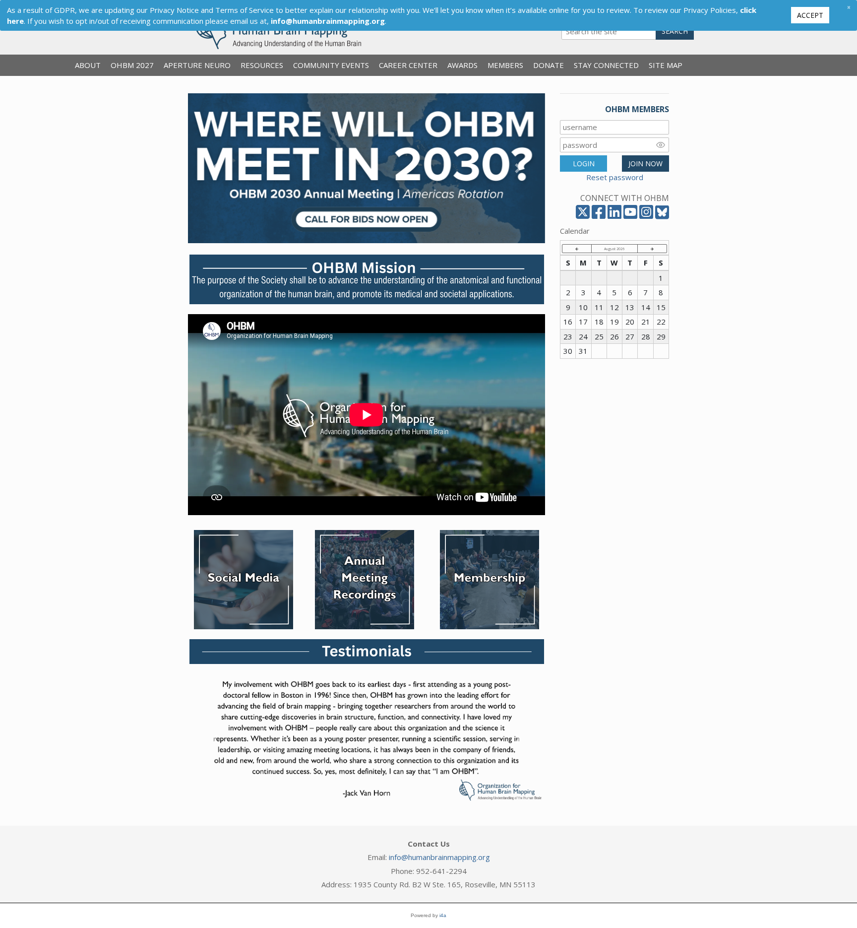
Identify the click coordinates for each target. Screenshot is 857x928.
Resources (262, 65)
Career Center (408, 65)
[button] (215, 168)
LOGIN (584, 163)
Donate (548, 65)
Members (505, 65)
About (88, 65)
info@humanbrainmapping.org (439, 857)
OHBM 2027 (132, 65)
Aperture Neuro (197, 65)
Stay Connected (606, 65)
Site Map (665, 65)
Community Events (331, 65)
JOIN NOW (645, 163)
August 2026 (614, 248)
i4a (442, 915)
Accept (810, 15)
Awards (462, 65)
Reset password (614, 177)
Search (675, 31)
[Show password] (660, 144)
